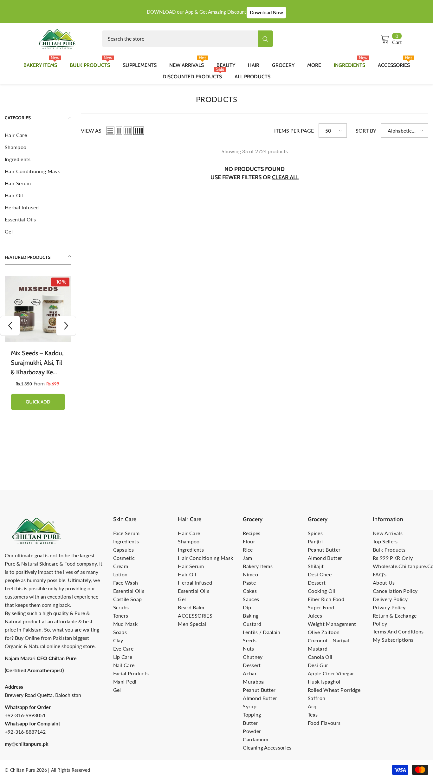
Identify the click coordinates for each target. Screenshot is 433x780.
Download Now (266, 12)
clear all (285, 177)
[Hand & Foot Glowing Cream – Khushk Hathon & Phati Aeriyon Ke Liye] (38, 309)
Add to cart (38, 402)
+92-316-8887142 (25, 732)
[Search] (187, 38)
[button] (66, 326)
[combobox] (180, 38)
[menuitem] (38, 135)
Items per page (294, 131)
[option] (38, 348)
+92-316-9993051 (25, 715)
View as (91, 131)
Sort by (366, 131)
